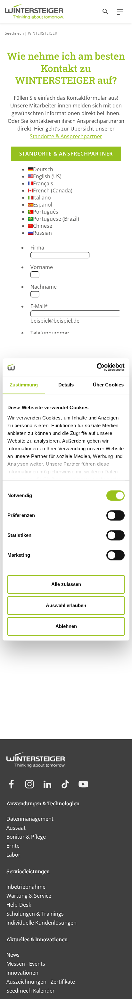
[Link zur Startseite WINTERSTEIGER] (34, 11)
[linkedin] (47, 784)
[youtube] (83, 784)
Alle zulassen (66, 584)
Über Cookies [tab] (108, 384)
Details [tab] (66, 384)
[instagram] (29, 784)
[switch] (115, 515)
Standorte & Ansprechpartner (66, 136)
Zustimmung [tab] (24, 384)
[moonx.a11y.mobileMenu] (117, 11)
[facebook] (11, 784)
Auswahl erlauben (66, 605)
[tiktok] (65, 784)
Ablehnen (66, 626)
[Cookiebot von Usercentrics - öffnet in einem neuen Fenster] (97, 367)
